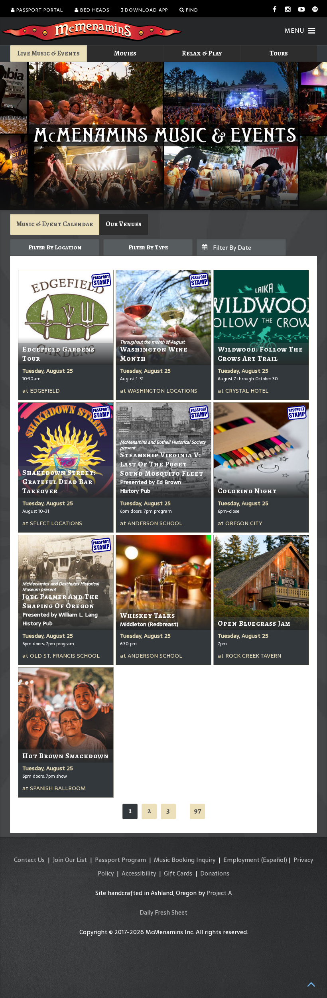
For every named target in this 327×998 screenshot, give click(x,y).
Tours (279, 53)
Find (191, 10)
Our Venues (124, 224)
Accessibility (139, 873)
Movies (125, 53)
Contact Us (29, 860)
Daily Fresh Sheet (163, 912)
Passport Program (120, 860)
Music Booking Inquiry (184, 860)
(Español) (274, 860)
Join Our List (70, 860)
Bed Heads (94, 10)
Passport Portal (39, 10)
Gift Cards (178, 873)
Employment (241, 860)
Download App (145, 10)
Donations (214, 873)
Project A (219, 893)
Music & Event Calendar (54, 224)
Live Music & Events (48, 53)
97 (197, 810)
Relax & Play (202, 53)
